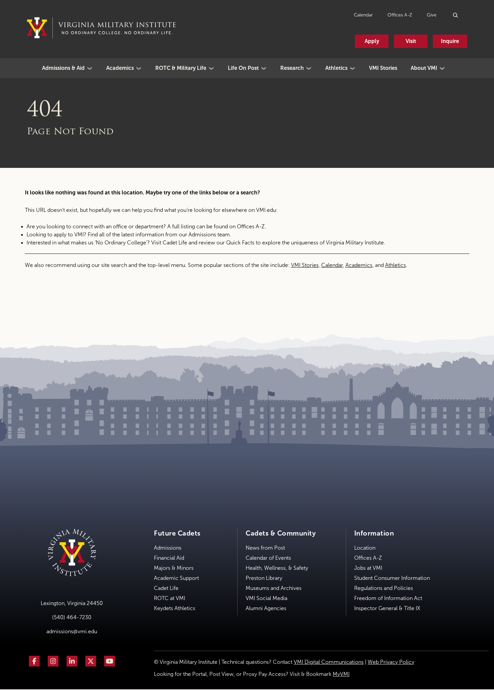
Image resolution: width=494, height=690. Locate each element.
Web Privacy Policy (391, 662)
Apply (372, 41)
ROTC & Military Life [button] (180, 68)
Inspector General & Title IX (387, 608)
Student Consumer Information (392, 578)
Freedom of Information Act (388, 598)
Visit (411, 41)
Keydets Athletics (174, 608)
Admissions (167, 548)
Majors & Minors (174, 568)
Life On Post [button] (243, 68)
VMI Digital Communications (329, 662)
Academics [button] (120, 68)
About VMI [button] (424, 68)
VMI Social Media (266, 598)
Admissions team (209, 234)
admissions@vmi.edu (71, 631)
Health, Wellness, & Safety (277, 568)
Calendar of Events (268, 558)
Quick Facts (240, 242)
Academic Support (176, 578)
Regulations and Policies (383, 588)
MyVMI (341, 674)
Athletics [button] (336, 68)
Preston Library (264, 578)
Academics (358, 265)
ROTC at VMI (169, 598)
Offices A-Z (399, 14)
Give (432, 14)
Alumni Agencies (266, 608)
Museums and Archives (273, 588)
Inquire (450, 41)
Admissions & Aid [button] (63, 68)
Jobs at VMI (368, 568)
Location (364, 548)
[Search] (456, 15)
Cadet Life (175, 242)
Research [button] (292, 68)
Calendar (363, 14)
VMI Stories (383, 68)
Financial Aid (169, 558)
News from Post (265, 548)
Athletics (395, 265)
